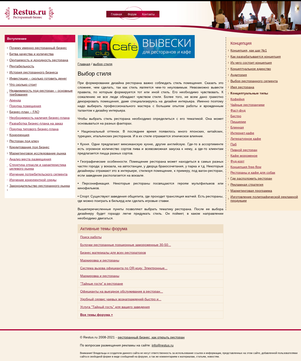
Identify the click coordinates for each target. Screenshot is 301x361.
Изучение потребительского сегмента (38, 174)
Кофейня (237, 99)
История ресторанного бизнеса (33, 72)
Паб (233, 144)
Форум (132, 14)
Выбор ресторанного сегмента (254, 81)
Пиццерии (238, 122)
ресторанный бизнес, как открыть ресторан (151, 337)
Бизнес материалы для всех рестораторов (113, 252)
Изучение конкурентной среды (32, 180)
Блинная (237, 127)
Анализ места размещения (30, 159)
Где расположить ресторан (251, 178)
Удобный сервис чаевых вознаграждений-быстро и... (120, 299)
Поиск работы (91, 237)
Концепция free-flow (245, 167)
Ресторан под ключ (24, 141)
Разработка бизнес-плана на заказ (36, 123)
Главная (116, 14)
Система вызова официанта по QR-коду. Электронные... (123, 268)
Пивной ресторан (243, 150)
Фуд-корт (237, 161)
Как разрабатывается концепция (255, 56)
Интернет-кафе (242, 133)
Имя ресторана (242, 87)
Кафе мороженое (243, 155)
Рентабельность (21, 66)
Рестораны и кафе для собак (252, 172)
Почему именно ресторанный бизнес (38, 48)
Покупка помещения (25, 106)
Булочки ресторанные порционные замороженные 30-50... (125, 245)
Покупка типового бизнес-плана (34, 129)
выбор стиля (102, 64)
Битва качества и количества (31, 54)
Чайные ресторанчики (247, 105)
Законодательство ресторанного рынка (39, 186)
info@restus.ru (163, 345)
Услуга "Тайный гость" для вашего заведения (115, 307)
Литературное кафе (245, 138)
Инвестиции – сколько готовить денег (38, 78)
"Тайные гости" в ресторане (101, 283)
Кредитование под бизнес (29, 147)
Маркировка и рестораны (99, 260)
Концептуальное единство (250, 69)
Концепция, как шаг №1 (248, 50)
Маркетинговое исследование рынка (37, 153)
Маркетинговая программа (251, 191)
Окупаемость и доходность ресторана (38, 60)
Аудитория (238, 75)
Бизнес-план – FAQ (24, 112)
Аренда (15, 100)
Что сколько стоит (23, 84)
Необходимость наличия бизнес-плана (39, 118)
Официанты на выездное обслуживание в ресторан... (121, 291)
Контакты (148, 14)
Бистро (235, 116)
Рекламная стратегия (246, 184)
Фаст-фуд (238, 110)
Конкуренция (19, 135)
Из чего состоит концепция (251, 62)
